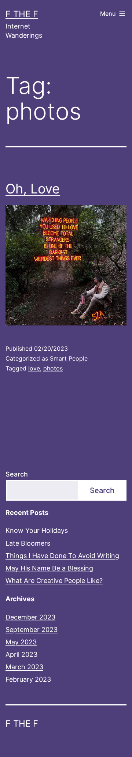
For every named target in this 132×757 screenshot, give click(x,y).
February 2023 (28, 679)
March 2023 (24, 667)
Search (17, 474)
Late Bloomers (28, 543)
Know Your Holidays (37, 530)
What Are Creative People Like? (54, 580)
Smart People (69, 358)
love (34, 368)
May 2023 (21, 642)
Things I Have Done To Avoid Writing (62, 556)
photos (53, 368)
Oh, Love (33, 189)
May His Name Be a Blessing (49, 568)
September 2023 (32, 629)
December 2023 (30, 617)
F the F (22, 14)
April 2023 (21, 654)
